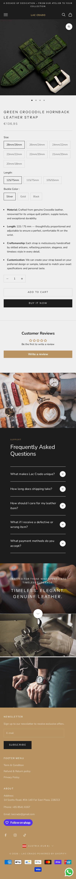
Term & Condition (14, 765)
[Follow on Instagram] (15, 835)
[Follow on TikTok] (25, 835)
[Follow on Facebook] (5, 835)
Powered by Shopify (52, 853)
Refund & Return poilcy (17, 771)
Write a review (38, 354)
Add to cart (38, 292)
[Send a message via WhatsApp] (69, 872)
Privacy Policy (11, 777)
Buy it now (38, 303)
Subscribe (17, 745)
